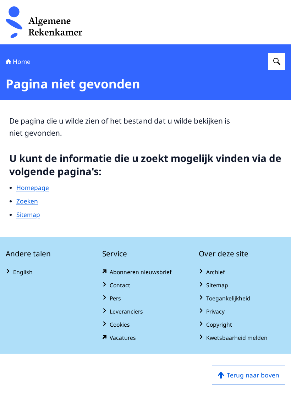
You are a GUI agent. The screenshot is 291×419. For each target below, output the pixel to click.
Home (22, 61)
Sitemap (28, 214)
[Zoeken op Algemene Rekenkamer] (276, 61)
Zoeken (27, 201)
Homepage (32, 187)
